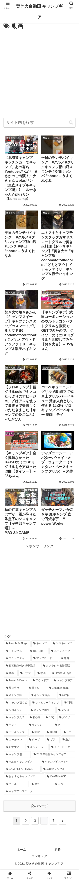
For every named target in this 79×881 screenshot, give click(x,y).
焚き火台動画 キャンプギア (39, 11)
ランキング (39, 856)
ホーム (21, 849)
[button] (71, 122)
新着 (57, 849)
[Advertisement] (39, 73)
